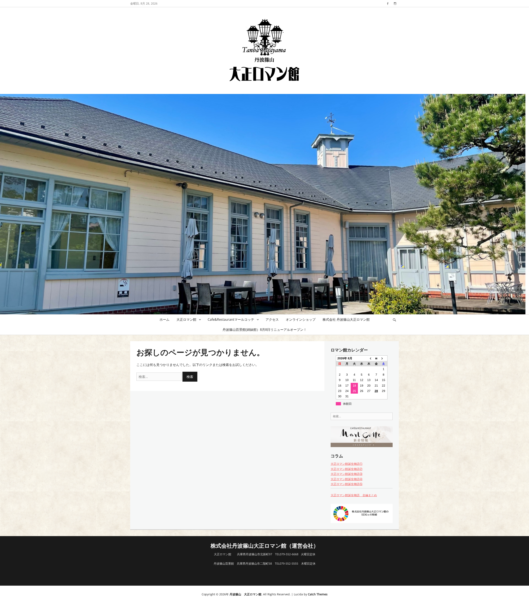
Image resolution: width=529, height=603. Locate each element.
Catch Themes (318, 594)
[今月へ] (376, 358)
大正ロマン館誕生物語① (346, 464)
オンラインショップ (301, 319)
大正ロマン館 (186, 319)
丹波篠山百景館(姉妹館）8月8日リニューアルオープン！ (265, 329)
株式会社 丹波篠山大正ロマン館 (346, 319)
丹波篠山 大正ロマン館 (245, 594)
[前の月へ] (369, 358)
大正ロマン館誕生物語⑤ (346, 484)
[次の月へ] (383, 358)
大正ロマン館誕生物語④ (346, 479)
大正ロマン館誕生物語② (346, 469)
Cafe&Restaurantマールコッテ (231, 319)
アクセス (272, 319)
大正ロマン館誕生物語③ (346, 474)
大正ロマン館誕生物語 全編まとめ (354, 495)
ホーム (164, 319)
